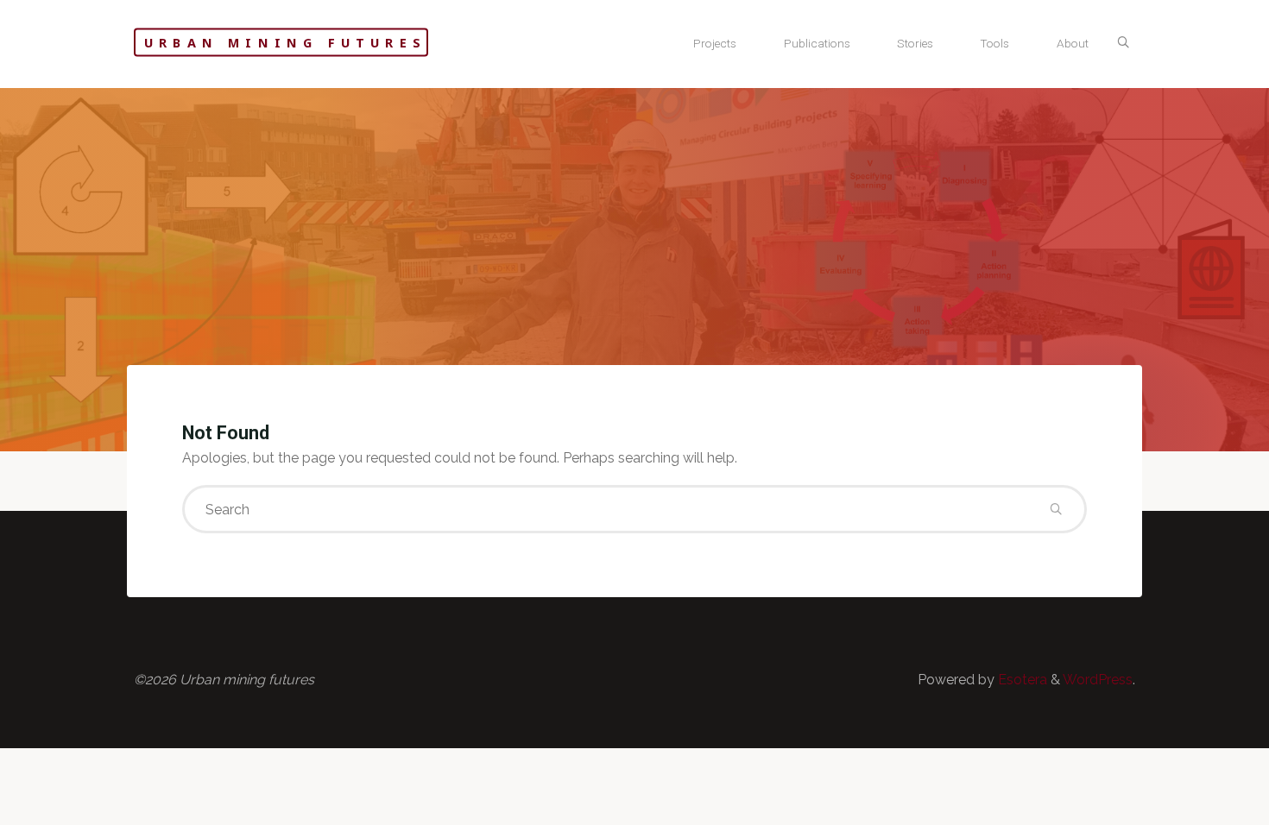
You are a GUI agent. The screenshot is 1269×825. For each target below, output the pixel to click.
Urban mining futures (285, 43)
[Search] (1123, 43)
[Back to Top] (1201, 800)
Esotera (1020, 679)
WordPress (1098, 679)
